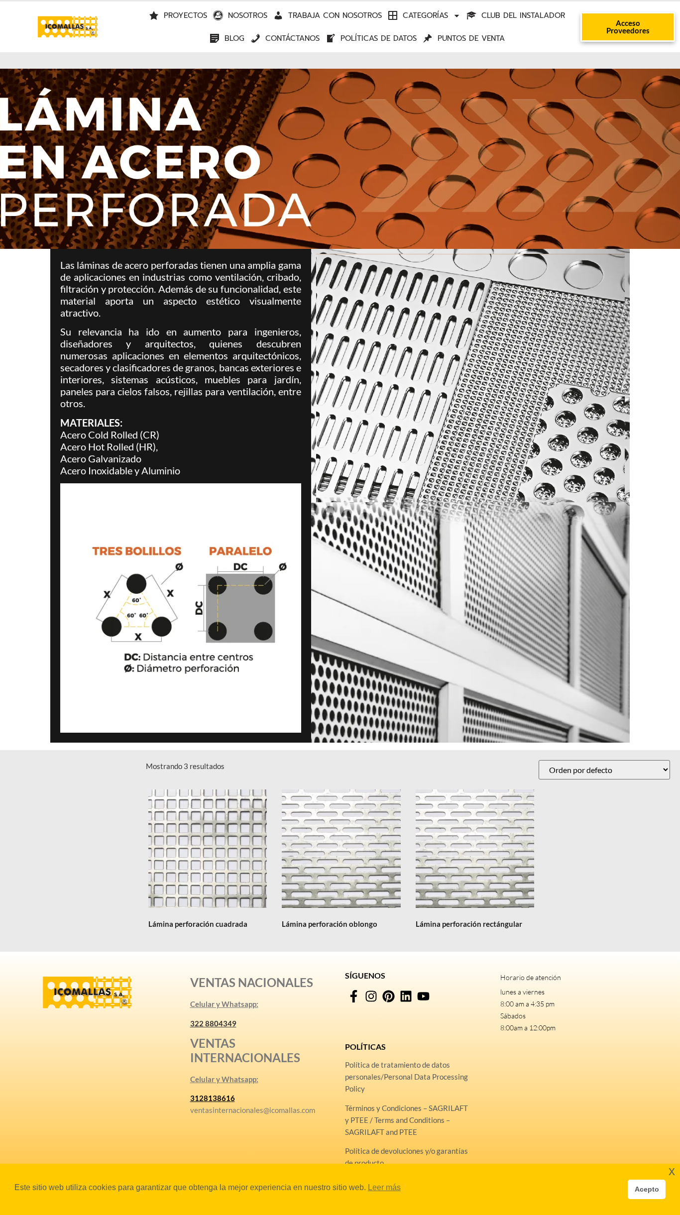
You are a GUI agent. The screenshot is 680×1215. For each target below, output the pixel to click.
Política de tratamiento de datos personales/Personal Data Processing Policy (406, 1076)
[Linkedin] (406, 996)
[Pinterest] (388, 996)
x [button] (672, 1171)
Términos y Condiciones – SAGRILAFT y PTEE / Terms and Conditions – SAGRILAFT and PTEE (406, 1120)
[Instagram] (371, 996)
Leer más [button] (384, 1187)
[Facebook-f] (353, 996)
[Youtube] (423, 996)
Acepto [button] (647, 1189)
